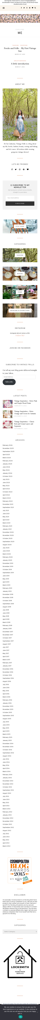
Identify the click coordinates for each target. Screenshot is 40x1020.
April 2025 (6, 455)
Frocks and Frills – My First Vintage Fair (20, 50)
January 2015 (7, 740)
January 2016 (7, 703)
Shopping (24, 45)
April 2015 (6, 731)
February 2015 (7, 737)
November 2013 (8, 784)
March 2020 (7, 554)
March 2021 (6, 523)
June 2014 (6, 762)
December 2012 (8, 818)
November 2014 (8, 747)
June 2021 (6, 514)
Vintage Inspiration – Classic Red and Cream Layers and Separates (24, 424)
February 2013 (7, 812)
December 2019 (8, 563)
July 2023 (6, 479)
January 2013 (7, 815)
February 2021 (7, 526)
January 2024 (7, 473)
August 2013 (7, 793)
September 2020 (8, 542)
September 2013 (8, 790)
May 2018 (6, 616)
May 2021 (6, 517)
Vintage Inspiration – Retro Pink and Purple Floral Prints (25, 402)
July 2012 (6, 834)
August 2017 (7, 644)
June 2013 (6, 799)
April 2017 (6, 657)
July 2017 (6, 647)
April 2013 (6, 806)
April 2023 (6, 489)
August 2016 (7, 681)
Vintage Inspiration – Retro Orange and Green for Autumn (25, 412)
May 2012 (6, 840)
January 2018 (7, 629)
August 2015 (7, 719)
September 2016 (8, 678)
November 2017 (8, 635)
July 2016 (6, 685)
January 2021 (7, 529)
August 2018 (7, 607)
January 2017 (7, 666)
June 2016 (6, 688)
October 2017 (7, 638)
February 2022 (8, 501)
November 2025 (8, 448)
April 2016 (6, 694)
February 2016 (7, 700)
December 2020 (8, 532)
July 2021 (6, 511)
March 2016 (6, 697)
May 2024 (6, 470)
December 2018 (8, 594)
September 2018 (8, 604)
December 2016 (8, 669)
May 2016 (6, 691)
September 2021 (8, 507)
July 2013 (6, 796)
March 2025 (7, 458)
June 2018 (6, 613)
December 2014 (8, 744)
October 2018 (7, 601)
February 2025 (8, 461)
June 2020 (6, 551)
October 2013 (7, 787)
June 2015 (6, 725)
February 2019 (7, 588)
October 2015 (7, 712)
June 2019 (6, 576)
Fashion (15, 45)
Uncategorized (20, 61)
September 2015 (8, 716)
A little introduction (20, 64)
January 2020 (7, 560)
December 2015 (8, 706)
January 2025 (7, 464)
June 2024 (6, 467)
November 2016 (8, 672)
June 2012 (6, 837)
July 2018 (6, 610)
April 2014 (6, 768)
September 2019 (8, 573)
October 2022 (7, 492)
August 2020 (7, 545)
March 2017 (6, 660)
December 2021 (8, 504)
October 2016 (7, 675)
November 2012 (8, 821)
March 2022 (7, 498)
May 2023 (6, 486)
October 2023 (7, 476)
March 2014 (6, 771)
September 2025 (8, 451)
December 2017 (8, 632)
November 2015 (8, 709)
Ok (21, 1017)
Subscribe (9, 382)
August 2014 (7, 756)
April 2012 (6, 843)
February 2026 (7, 445)
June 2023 (6, 483)
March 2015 (6, 734)
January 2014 (7, 778)
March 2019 (6, 585)
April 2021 (6, 520)
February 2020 (8, 557)
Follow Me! (20, 335)
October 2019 (7, 570)
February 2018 (7, 625)
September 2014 (8, 753)
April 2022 (6, 495)
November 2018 (8, 597)
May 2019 (6, 579)
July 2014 (6, 759)
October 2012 (7, 824)
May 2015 (6, 728)
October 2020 (7, 538)
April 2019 (6, 582)
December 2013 (8, 781)
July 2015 (6, 722)
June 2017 (6, 650)
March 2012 (6, 846)
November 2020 (8, 535)
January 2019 (7, 591)
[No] (37, 1012)
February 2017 (7, 663)
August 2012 (7, 831)
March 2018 (6, 622)
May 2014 (6, 765)
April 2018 (6, 619)
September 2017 (8, 641)
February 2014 (7, 775)
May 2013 (6, 803)
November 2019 (8, 566)
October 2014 (7, 750)
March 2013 (6, 809)
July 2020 (6, 548)
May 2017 (6, 653)
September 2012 (8, 827)
